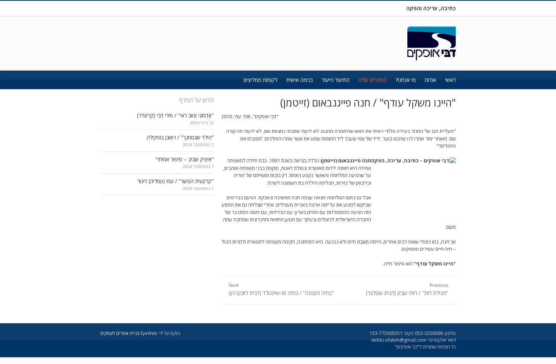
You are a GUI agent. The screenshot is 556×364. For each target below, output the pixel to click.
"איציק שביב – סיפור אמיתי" (184, 159)
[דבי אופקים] (431, 43)
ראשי (450, 79)
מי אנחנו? (406, 79)
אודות (430, 79)
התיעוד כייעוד (335, 79)
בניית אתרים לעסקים (119, 333)
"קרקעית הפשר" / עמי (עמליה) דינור (175, 181)
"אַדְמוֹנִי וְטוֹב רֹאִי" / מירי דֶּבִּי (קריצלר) (175, 115)
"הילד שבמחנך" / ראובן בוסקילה (180, 137)
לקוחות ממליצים (260, 79)
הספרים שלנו (373, 79)
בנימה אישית (299, 79)
